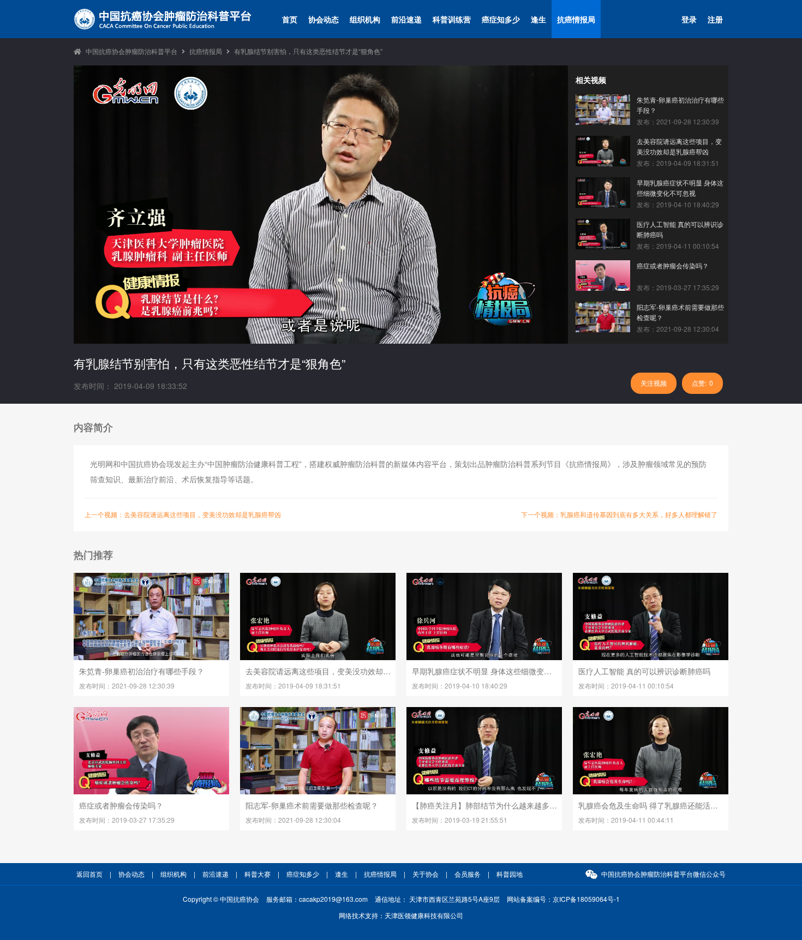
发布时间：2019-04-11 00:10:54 (626, 685)
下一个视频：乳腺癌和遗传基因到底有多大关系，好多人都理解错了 (619, 514)
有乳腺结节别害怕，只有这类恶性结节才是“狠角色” (308, 51)
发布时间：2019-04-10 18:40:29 (459, 685)
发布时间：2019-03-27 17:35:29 (127, 819)
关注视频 (654, 382)
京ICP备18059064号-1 (586, 898)
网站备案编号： (563, 898)
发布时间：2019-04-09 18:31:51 (293, 685)
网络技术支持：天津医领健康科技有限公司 (401, 915)
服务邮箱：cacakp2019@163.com (317, 898)
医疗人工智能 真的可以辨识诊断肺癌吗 (680, 229)
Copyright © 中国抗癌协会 (221, 898)
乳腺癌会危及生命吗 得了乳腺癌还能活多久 (650, 805)
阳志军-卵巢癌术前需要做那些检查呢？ (680, 312)
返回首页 (89, 873)
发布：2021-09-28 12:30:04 (678, 328)
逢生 (538, 19)
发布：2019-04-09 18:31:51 (678, 162)
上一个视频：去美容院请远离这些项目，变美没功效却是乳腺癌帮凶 (183, 514)
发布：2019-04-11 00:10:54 (678, 245)
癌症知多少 (501, 19)
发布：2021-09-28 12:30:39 (678, 121)
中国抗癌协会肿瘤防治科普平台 (131, 51)
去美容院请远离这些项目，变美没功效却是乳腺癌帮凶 (679, 146)
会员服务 (467, 873)
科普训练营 (452, 19)
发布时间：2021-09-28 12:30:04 (293, 819)
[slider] (319, 334)
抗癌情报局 (576, 19)
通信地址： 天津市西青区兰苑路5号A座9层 (437, 898)
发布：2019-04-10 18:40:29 (678, 204)
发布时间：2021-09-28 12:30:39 (127, 685)
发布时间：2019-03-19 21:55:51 (459, 819)
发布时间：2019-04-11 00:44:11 (626, 819)
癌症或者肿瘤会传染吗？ (673, 265)
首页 (289, 19)
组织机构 (365, 19)
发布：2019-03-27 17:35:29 (678, 287)
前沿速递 (406, 19)
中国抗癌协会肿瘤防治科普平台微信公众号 (663, 873)
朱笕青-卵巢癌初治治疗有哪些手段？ (680, 105)
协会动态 (323, 19)
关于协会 (425, 873)
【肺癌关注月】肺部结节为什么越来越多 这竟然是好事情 (484, 805)
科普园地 (509, 873)
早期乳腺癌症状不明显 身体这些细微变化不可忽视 (680, 187)
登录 (689, 19)
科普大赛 (257, 873)
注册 (715, 19)
